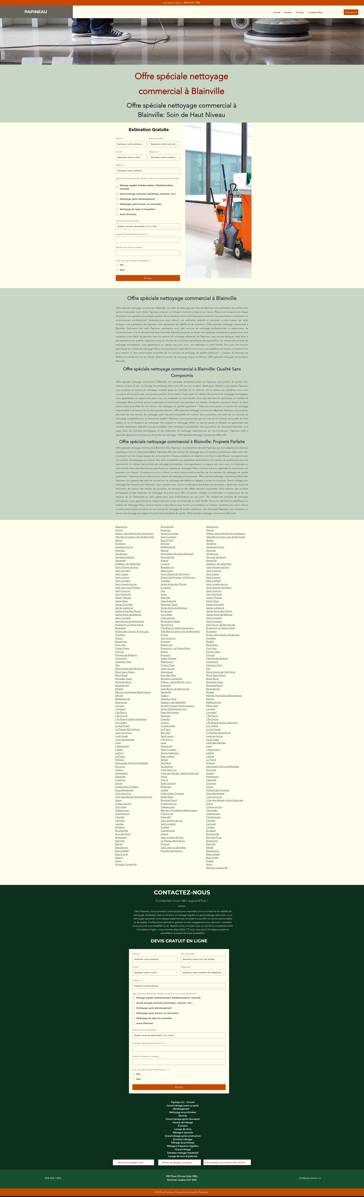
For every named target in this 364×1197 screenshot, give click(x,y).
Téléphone (154, 152)
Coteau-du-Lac (123, 803)
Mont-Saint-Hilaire (125, 672)
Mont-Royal (121, 675)
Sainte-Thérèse (123, 597)
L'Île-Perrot (121, 712)
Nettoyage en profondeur (182, 1112)
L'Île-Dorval (121, 715)
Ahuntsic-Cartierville (126, 864)
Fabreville (120, 776)
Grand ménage (183, 1149)
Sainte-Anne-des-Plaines (128, 611)
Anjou (118, 861)
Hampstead (121, 773)
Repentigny (121, 641)
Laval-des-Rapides (125, 739)
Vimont (119, 530)
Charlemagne (122, 813)
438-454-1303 (192, 2)
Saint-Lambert (122, 580)
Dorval (118, 783)
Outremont (121, 658)
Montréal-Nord (123, 682)
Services (182, 1115)
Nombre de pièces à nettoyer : (129, 247)
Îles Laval (165, 732)
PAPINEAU (36, 11)
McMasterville (122, 699)
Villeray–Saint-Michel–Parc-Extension (225, 533)
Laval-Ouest (121, 736)
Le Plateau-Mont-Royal (127, 729)
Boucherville (121, 830)
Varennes (120, 550)
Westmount (121, 526)
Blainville (120, 840)
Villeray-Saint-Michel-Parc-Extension (134, 533)
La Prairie (120, 756)
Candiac (119, 823)
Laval (118, 742)
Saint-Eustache (123, 594)
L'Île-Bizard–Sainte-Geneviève (131, 719)
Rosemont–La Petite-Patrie (220, 628)
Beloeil (118, 844)
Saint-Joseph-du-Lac (126, 584)
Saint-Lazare (121, 574)
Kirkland (119, 759)
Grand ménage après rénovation (183, 1119)
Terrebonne (121, 553)
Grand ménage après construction (183, 1135)
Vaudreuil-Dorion (124, 547)
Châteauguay (122, 810)
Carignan (120, 820)
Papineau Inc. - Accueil (183, 1102)
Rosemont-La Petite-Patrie (129, 624)
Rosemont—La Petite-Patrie (175, 648)
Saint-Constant (123, 618)
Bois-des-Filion (123, 834)
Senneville (120, 560)
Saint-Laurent (122, 577)
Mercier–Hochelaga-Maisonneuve (133, 692)
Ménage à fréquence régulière (182, 1146)
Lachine (119, 753)
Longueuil (120, 709)
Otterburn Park (123, 661)
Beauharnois (121, 847)
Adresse (120, 165)
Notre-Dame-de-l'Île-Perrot (129, 668)
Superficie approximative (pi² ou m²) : (132, 234)
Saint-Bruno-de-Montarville (129, 621)
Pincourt (119, 651)
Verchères (120, 543)
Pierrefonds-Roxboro (126, 655)
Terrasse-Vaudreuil (125, 557)
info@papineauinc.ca (310, 1178)
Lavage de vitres (182, 1129)
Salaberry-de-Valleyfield (127, 563)
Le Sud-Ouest (122, 725)
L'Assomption (122, 746)
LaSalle (119, 749)
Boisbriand (121, 837)
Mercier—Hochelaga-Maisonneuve (179, 810)
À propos (183, 1125)
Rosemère (120, 628)
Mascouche (121, 702)
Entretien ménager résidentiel (182, 1152)
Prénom (120, 138)
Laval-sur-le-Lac (123, 732)
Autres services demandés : (128, 220)
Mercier (119, 695)
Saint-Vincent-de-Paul (126, 567)
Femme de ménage (183, 1122)
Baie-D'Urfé (121, 854)
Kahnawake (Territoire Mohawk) (131, 763)
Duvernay (120, 780)
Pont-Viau (120, 644)
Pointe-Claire (122, 648)
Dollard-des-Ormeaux (126, 786)
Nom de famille (156, 138)
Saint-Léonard (122, 570)
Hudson (119, 769)
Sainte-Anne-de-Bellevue (128, 614)
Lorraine (119, 705)
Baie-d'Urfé (212, 857)
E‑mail (119, 152)
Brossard (120, 827)
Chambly (120, 817)
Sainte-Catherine (124, 607)
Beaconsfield (122, 850)
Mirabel (119, 688)
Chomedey (121, 807)
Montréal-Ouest (123, 678)
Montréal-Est (122, 685)
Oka (117, 665)
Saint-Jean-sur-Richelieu (127, 587)
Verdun (119, 540)
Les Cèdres (121, 722)
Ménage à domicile (183, 1132)
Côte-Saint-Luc (123, 793)
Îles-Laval (120, 766)
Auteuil (119, 857)
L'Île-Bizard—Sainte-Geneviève (177, 628)
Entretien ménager (183, 1139)
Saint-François (122, 591)
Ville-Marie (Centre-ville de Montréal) (134, 537)
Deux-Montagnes (124, 790)
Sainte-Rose (121, 601)
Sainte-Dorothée (124, 604)
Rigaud (119, 638)
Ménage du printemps (182, 1142)
